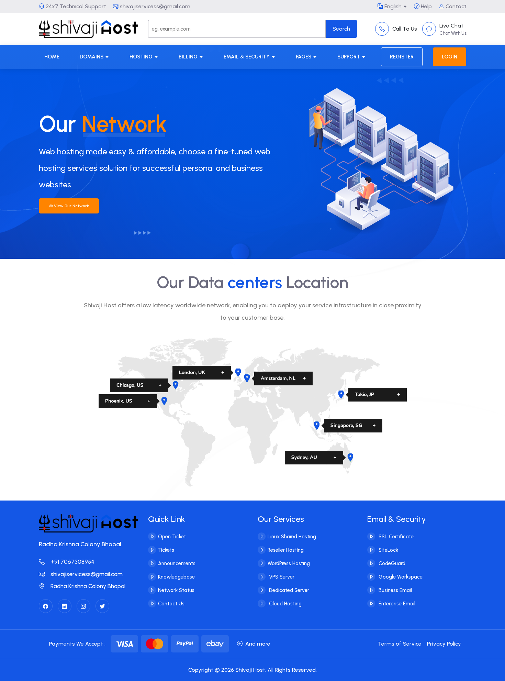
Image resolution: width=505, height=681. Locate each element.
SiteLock (387, 550)
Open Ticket (172, 537)
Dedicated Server (288, 590)
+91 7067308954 (71, 561)
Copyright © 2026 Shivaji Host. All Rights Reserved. (252, 670)
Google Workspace (400, 577)
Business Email (394, 590)
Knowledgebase (176, 577)
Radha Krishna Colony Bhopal (87, 586)
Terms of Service (400, 643)
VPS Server (281, 577)
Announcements (176, 563)
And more (257, 643)
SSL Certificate (395, 537)
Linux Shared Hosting (292, 537)
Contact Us (171, 604)
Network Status (176, 590)
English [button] (392, 6)
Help (425, 6)
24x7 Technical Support (75, 6)
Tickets (166, 550)
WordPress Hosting (289, 563)
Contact (455, 6)
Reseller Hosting (286, 550)
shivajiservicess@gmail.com (154, 6)
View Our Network (71, 206)
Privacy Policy (444, 643)
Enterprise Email (396, 604)
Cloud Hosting (285, 604)
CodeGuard (391, 563)
